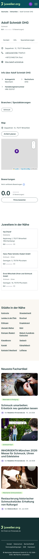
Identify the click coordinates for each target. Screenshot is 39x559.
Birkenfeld (14, 12)
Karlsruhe (5, 313)
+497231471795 (11, 53)
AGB (24, 547)
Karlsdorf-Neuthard (9, 350)
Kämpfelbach (25, 345)
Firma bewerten (19, 200)
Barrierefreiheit (29, 544)
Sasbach (23, 340)
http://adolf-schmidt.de (14, 62)
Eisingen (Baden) (8, 333)
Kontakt (9, 544)
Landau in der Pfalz (8, 318)
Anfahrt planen (10, 134)
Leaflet (16, 169)
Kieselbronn (6, 340)
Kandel (4, 345)
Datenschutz (18, 544)
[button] (30, 4)
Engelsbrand (25, 323)
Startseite (4, 12)
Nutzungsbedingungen (13, 547)
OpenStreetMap (25, 169)
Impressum (31, 547)
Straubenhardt (25, 313)
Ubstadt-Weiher (7, 328)
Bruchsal (23, 318)
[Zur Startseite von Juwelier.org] (10, 4)
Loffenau (23, 350)
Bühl (21, 328)
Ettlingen (4, 323)
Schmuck (7, 110)
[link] (19, 238)
